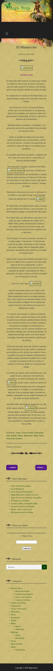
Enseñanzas (17, 447)
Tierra (41, 436)
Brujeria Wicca (16, 588)
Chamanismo (16, 606)
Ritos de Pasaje (16, 644)
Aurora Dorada (27, 433)
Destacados (15, 612)
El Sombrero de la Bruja (20, 501)
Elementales (20, 638)
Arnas (18, 433)
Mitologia (14, 632)
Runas (17, 626)
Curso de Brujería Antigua (21, 486)
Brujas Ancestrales (22, 591)
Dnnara (23, 54)
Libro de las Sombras (23, 597)
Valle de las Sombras (14, 438)
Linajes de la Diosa (22, 600)
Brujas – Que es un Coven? (21, 509)
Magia (13, 623)
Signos (13, 647)
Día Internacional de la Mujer (22, 512)
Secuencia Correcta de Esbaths (22, 506)
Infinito (14, 436)
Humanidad (38, 433)
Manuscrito (28, 436)
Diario (13, 615)
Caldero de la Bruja (18, 603)
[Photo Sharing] (26, 68)
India (8, 436)
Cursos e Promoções (18, 609)
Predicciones (20, 650)
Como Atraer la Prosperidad (21, 492)
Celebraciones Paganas (24, 594)
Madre (20, 436)
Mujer (36, 436)
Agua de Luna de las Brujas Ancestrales (26, 498)
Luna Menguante (17, 489)
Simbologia (19, 629)
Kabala (13, 620)
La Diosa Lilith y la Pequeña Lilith (24, 504)
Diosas (18, 635)
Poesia (13, 641)
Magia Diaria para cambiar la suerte (24, 495)
